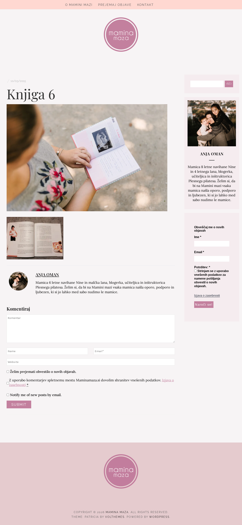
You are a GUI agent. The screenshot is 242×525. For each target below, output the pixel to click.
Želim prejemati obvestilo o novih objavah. (42, 371)
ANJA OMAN (47, 274)
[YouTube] (128, 501)
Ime (197, 237)
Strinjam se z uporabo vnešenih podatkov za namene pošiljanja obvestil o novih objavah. (211, 278)
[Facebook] (114, 501)
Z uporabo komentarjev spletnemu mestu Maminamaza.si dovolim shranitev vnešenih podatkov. (91, 382)
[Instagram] (121, 501)
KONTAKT (145, 5)
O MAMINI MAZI (78, 5)
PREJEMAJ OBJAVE (115, 5)
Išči (229, 83)
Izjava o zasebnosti (207, 295)
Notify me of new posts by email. (35, 395)
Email (199, 252)
